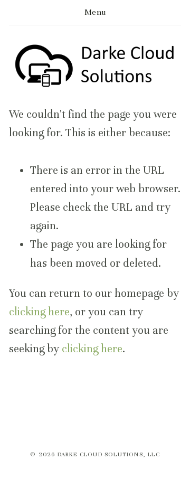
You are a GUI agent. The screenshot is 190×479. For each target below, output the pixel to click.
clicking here (39, 311)
